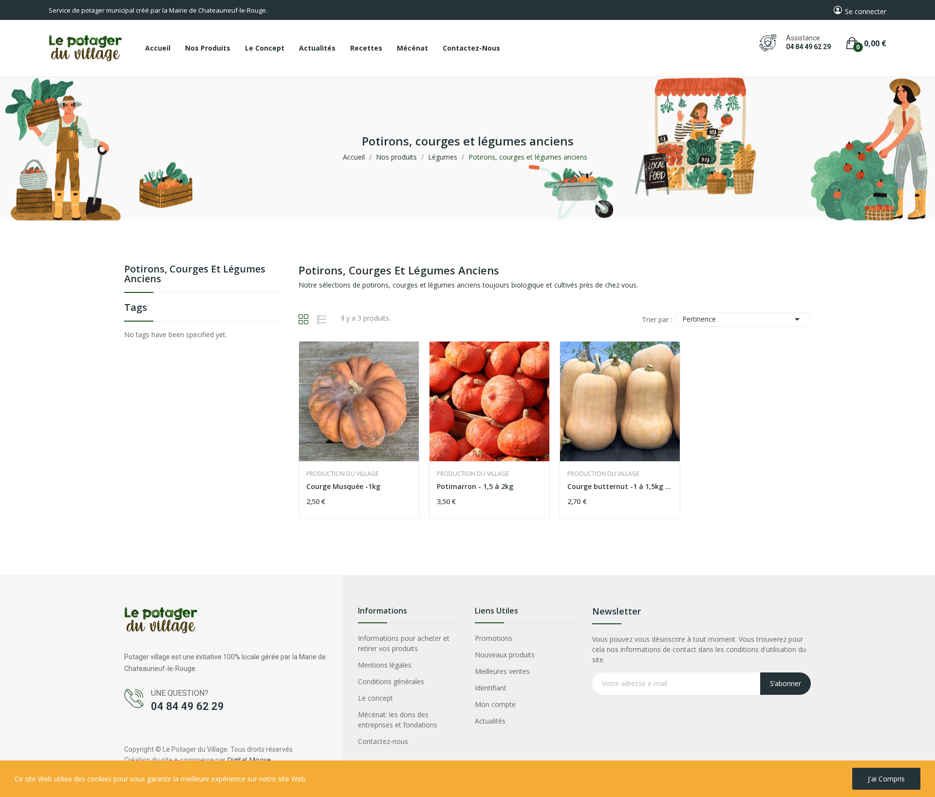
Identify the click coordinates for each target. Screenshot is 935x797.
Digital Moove (249, 759)
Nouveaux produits (505, 654)
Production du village (342, 474)
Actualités (490, 720)
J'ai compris (886, 778)
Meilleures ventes (502, 671)
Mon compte (495, 704)
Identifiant (490, 687)
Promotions (493, 638)
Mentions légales (384, 665)
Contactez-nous (383, 741)
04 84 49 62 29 (808, 46)
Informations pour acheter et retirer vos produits (403, 643)
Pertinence (742, 319)
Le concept (375, 698)
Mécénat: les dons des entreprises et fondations (397, 719)
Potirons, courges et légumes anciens (194, 274)
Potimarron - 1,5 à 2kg (475, 486)
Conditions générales (391, 681)
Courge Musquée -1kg (343, 486)
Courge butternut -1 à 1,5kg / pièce (620, 486)
